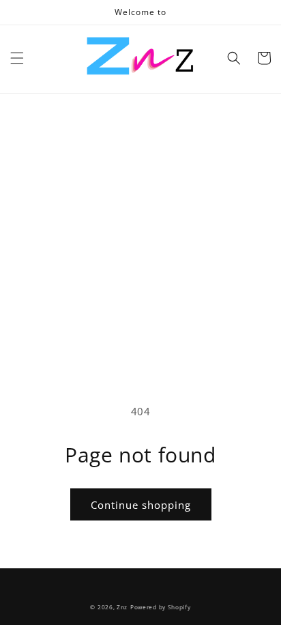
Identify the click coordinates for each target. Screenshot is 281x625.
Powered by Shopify (160, 607)
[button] (17, 58)
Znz (122, 607)
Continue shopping (141, 505)
